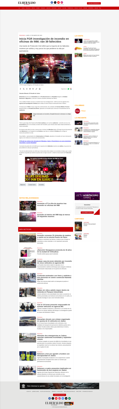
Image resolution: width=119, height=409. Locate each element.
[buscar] (100, 8)
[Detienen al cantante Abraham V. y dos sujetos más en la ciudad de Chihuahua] (78, 142)
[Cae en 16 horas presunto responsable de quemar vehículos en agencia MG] (27, 308)
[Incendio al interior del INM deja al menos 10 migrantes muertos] (27, 216)
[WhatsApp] (27, 89)
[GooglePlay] (69, 398)
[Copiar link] (36, 89)
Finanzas (43, 8)
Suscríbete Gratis (87, 212)
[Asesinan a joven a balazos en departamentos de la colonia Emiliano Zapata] (78, 136)
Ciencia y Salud (78, 8)
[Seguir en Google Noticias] (71, 89)
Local (23, 8)
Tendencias (70, 8)
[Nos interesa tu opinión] (59, 386)
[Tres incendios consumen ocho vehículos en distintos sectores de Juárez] (78, 123)
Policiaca (28, 8)
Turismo (85, 8)
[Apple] (66, 398)
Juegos (96, 8)
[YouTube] (58, 2)
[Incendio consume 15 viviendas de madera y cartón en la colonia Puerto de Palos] (27, 239)
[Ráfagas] (77, 111)
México (33, 8)
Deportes (90, 8)
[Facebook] (52, 2)
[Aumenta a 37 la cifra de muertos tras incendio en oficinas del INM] (27, 205)
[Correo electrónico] (33, 89)
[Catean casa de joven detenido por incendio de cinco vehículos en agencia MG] (27, 265)
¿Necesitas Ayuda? (59, 394)
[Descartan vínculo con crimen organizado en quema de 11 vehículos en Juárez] (27, 324)
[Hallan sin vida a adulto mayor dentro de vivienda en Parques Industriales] (27, 293)
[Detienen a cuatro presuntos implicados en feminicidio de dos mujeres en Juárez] (27, 372)
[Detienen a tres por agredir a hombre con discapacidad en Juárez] (27, 357)
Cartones (54, 8)
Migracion (22, 184)
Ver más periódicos (94, 3)
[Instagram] (62, 2)
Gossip (59, 8)
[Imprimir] (40, 89)
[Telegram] (30, 89)
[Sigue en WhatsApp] (68, 89)
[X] (55, 2)
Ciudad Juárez (32, 184)
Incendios (41, 184)
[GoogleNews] (63, 398)
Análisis (48, 8)
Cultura (64, 8)
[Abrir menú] (19, 8)
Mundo (38, 8)
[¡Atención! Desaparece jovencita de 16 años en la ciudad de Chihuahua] (27, 252)
